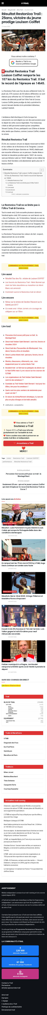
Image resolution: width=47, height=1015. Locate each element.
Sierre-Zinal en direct (13, 685)
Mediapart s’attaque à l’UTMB (14, 821)
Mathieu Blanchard (11, 776)
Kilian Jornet (8, 772)
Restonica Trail (18, 458)
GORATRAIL (10, 708)
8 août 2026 (13, 601)
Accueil (4, 10)
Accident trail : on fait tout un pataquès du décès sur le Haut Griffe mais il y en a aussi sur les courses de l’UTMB (25, 371)
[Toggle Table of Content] (40, 170)
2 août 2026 (13, 637)
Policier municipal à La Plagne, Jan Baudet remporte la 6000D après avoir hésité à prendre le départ (23, 667)
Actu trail (5, 995)
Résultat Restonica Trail (15, 180)
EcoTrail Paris (9, 747)
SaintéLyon (8, 751)
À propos (5, 998)
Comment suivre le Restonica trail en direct (23, 292)
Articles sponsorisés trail (11, 988)
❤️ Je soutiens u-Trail (23, 443)
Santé (9, 715)
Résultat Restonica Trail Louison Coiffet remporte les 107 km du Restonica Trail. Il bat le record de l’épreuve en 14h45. (23, 175)
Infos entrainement (11, 713)
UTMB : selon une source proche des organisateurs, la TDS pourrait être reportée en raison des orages (22, 855)
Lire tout (10, 192)
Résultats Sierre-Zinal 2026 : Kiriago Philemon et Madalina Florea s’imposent (22, 597)
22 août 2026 (13, 536)
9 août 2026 (13, 568)
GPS (7, 722)
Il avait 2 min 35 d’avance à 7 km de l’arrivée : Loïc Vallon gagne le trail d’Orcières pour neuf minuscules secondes (23, 631)
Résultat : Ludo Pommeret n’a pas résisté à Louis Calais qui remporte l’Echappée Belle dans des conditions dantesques (22, 530)
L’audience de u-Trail (9, 1004)
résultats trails (28, 10)
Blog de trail (11, 10)
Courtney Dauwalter (11, 789)
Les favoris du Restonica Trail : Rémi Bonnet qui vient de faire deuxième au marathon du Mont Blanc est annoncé (25, 285)
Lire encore (11, 190)
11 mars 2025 (6, 26)
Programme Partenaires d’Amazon (29, 929)
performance (7, 462)
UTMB (6, 738)
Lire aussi (11, 187)
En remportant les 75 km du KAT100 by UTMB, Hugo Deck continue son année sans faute (23, 564)
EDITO (9, 706)
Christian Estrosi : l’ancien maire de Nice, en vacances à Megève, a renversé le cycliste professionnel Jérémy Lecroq (22, 848)
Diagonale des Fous (11, 743)
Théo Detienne (9, 781)
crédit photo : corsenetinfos (22, 194)
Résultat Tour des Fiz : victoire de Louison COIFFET (24, 278)
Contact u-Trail (7, 983)
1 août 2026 (13, 672)
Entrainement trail (8, 1010)
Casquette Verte (10, 785)
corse (9, 458)
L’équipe (5, 1001)
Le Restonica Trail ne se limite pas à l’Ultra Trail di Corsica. (23, 184)
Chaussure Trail (10, 720)
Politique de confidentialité (12, 1007)
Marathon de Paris (10, 755)
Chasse (10, 709)
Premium (10, 712)
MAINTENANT (23, 319)
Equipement (9, 718)
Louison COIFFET (33, 458)
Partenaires (6, 985)
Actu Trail (20, 10)
